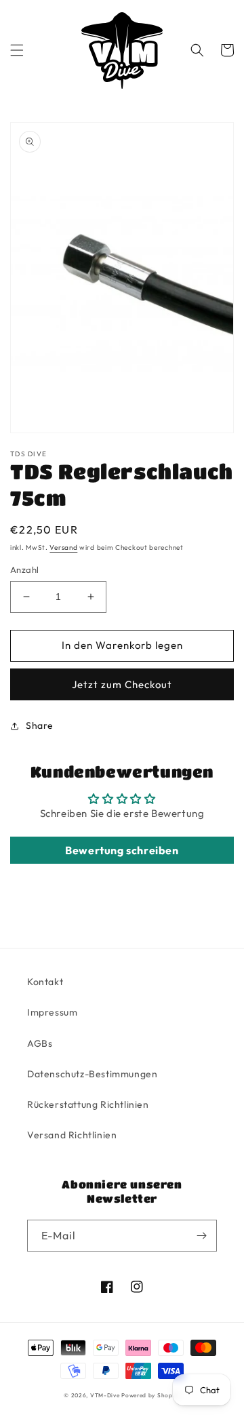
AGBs (39, 1043)
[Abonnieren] (201, 1236)
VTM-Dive (105, 1395)
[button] (17, 50)
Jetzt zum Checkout (122, 684)
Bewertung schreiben (121, 850)
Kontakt (45, 982)
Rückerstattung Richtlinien (88, 1104)
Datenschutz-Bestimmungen (92, 1074)
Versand (63, 547)
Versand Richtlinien (72, 1135)
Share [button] (40, 725)
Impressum (52, 1012)
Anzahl (24, 569)
